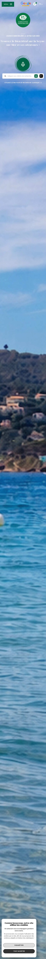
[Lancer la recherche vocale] (23, 64)
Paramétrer (19, 945)
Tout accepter (19, 951)
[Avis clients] (25, 4)
